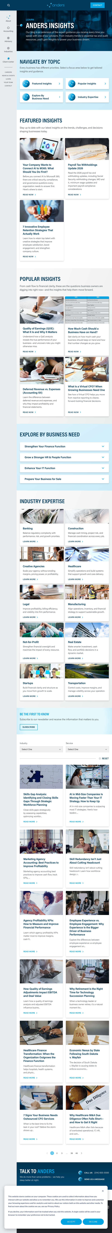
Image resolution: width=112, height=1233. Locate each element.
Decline (93, 1222)
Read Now (28, 195)
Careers (8, 72)
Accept (71, 1222)
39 (72, 1153)
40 (77, 1153)
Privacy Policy (53, 1206)
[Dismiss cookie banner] (103, 1191)
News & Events (8, 76)
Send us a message (94, 1179)
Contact (97, 5)
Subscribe (29, 727)
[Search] (8, 5)
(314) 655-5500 (101, 1172)
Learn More (29, 541)
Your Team (8, 82)
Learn (8, 79)
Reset (105, 758)
